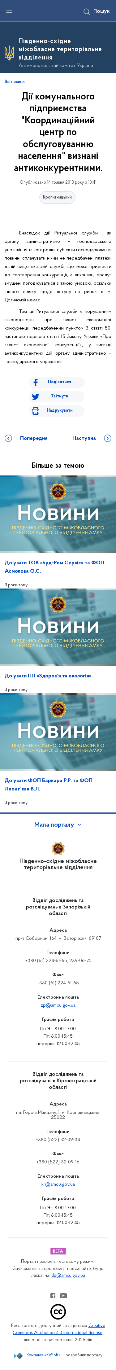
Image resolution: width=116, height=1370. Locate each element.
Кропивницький (57, 197)
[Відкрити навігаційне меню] (9, 11)
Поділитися (59, 382)
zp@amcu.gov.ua (58, 1005)
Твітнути (59, 396)
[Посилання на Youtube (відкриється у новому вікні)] (63, 1295)
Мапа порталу (54, 825)
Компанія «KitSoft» (44, 1355)
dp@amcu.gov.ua (68, 1275)
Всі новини (14, 82)
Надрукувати (60, 410)
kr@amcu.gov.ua (58, 1184)
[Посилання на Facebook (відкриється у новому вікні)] (53, 1295)
